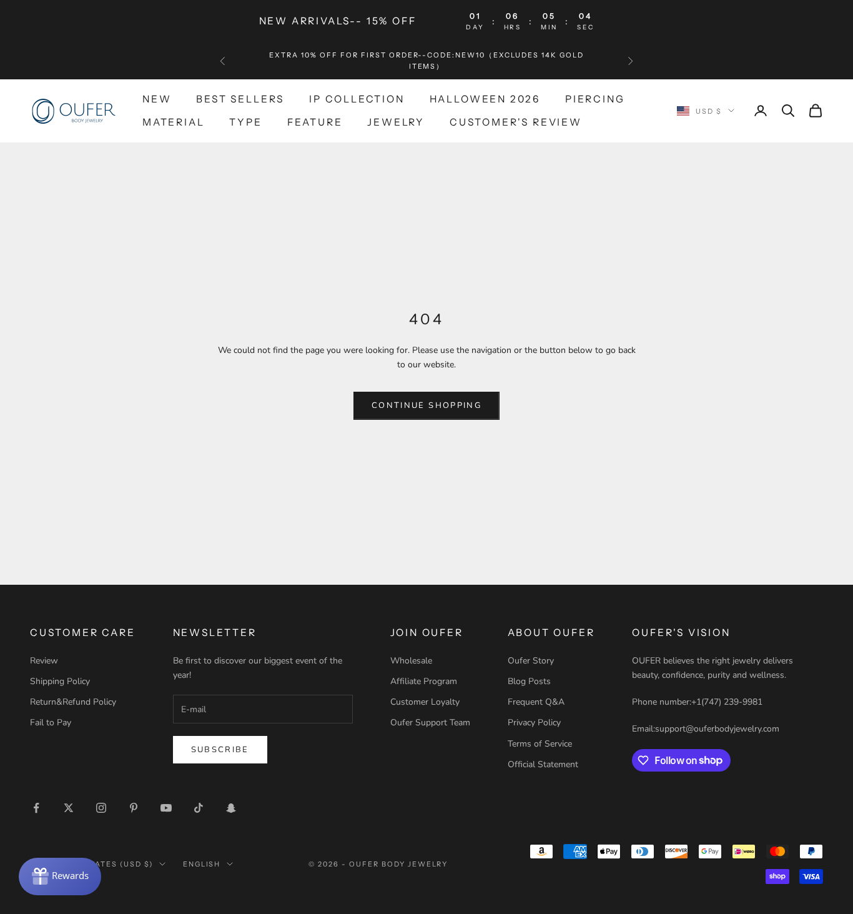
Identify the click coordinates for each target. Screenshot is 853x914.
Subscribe (220, 749)
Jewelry (396, 121)
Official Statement (543, 764)
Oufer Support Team (430, 722)
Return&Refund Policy (73, 702)
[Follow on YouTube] (166, 808)
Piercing (594, 99)
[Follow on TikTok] (198, 808)
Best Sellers (240, 99)
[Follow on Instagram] (101, 808)
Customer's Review (516, 121)
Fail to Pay (50, 722)
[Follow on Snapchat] (231, 808)
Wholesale (411, 661)
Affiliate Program (423, 681)
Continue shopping (426, 405)
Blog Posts (529, 681)
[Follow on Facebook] (36, 808)
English (202, 864)
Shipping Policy (60, 681)
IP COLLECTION (357, 99)
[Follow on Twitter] (68, 808)
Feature (315, 121)
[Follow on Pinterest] (133, 808)
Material (173, 121)
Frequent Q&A (536, 702)
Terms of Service (540, 744)
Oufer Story (531, 661)
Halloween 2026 (485, 99)
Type (245, 121)
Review (44, 661)
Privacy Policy (534, 722)
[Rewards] (60, 876)
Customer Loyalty (425, 702)
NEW (156, 99)
